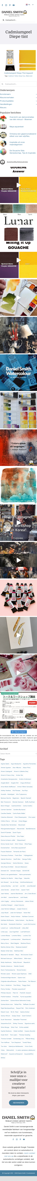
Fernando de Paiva (19, 851)
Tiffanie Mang (29, 1038)
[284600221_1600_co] (18, 51)
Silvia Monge (5, 1027)
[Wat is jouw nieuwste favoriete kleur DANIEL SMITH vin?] (18, 410)
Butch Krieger (5, 806)
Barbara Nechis (6, 798)
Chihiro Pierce (5, 821)
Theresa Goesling (24, 1035)
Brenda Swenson (18, 802)
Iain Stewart (5, 882)
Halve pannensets (25, 874)
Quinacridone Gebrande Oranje (20, 1000)
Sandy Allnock (5, 1016)
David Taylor (17, 832)
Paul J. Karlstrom (6, 985)
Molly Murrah (17, 962)
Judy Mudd (4, 912)
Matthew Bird (18, 951)
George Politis (26, 859)
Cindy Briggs (23, 821)
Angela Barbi (5, 783)
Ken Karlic (4, 924)
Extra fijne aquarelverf (18, 848)
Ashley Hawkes (6, 790)
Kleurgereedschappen (8, 828)
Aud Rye (25, 790)
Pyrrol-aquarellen (25, 996)
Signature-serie (30, 1023)
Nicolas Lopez (5, 974)
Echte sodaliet (24, 1027)
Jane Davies (5, 890)
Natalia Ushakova (6, 966)
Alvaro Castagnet (6, 771)
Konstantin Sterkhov (15, 924)
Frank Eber (18, 855)
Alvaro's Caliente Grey (21, 771)
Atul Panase (16, 790)
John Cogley (5, 901)
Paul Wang (17, 985)
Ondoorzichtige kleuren (8, 977)
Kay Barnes (29, 920)
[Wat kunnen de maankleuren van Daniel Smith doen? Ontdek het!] (18, 222)
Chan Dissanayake (21, 817)
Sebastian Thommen (20, 1019)
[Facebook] (2, 5)
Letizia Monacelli (14, 928)
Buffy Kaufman (30, 802)
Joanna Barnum (13, 897)
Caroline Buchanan (19, 809)
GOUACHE (25, 870)
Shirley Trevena (18, 1023)
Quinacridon (5, 1000)
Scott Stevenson (6, 1019)
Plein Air (15, 993)
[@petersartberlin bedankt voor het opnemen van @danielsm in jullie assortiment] (18, 597)
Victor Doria (28, 1046)
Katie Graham (20, 920)
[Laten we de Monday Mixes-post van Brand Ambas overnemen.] (18, 485)
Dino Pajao (20, 836)
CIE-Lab (14, 821)
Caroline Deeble (6, 813)
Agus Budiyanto (16, 764)
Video (3, 1050)
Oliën (30, 974)
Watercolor (29, 76)
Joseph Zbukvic (22, 909)
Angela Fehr (15, 783)
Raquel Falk (20, 1008)
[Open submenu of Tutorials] (36, 104)
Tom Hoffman (5, 1042)
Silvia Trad (14, 1027)
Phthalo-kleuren (6, 993)
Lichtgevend (5, 939)
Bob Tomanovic (6, 802)
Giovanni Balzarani (21, 867)
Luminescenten (16, 939)
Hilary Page (18, 878)
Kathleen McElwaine (7, 920)
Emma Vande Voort (7, 844)
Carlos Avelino (27, 806)
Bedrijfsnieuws (30, 828)
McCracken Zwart (27, 954)
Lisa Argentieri (14, 932)
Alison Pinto (26, 767)
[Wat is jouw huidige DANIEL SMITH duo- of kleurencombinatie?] (18, 297)
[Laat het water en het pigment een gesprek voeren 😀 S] (18, 672)
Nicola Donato (21, 970)
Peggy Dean (26, 985)
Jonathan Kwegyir (6, 905)
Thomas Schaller (6, 1038)
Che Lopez (31, 817)
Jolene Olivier (29, 901)
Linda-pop (4, 932)
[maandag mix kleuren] (3, 141)
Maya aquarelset (17, 127)
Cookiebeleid (31, 1173)
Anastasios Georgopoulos (9, 779)
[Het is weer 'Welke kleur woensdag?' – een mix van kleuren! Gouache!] (18, 260)
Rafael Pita (18, 1004)
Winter (3, 1058)
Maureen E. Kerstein (7, 954)
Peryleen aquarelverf (18, 989)
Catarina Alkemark (7, 817)
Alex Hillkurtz (17, 767)
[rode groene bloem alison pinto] (3, 116)
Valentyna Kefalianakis (16, 1046)
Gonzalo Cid (5, 870)
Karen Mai (27, 912)
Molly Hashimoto (6, 962)
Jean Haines (5, 893)
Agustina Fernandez (29, 764)
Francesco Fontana (7, 855)
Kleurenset (21, 825)
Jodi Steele (23, 897)
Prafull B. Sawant (25, 993)
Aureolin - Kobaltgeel (7, 794)
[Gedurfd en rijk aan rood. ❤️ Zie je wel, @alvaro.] (18, 335)
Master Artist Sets (7, 951)
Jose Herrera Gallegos (8, 909)
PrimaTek (16, 996)
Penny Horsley (5, 989)
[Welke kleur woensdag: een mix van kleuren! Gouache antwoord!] (18, 185)
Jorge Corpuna (19, 905)
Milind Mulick (18, 958)
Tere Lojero (13, 1035)
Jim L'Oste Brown (30, 893)
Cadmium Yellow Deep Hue (16, 76)
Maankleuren (26, 939)
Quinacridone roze (7, 1004)
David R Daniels (6, 832)
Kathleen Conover (28, 916)
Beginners (16, 798)
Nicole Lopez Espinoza (19, 974)
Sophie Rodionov (6, 1031)
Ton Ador (4, 1046)
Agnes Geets (5, 764)
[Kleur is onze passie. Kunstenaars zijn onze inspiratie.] (18, 710)
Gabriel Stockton (6, 859)
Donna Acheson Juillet (8, 840)
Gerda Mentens (18, 863)
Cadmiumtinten (16, 806)
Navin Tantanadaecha (8, 970)
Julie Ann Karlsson (16, 912)
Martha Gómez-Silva (7, 947)
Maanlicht (27, 962)
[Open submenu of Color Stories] (36, 97)
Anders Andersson (25, 779)
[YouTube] (14, 5)
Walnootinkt (10, 1050)
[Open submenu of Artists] (36, 94)
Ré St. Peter (14, 1012)
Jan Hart (15, 886)
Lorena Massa (5, 935)
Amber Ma (19, 775)
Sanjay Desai (16, 1016)
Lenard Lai (4, 928)
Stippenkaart (21, 840)
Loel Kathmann (25, 932)
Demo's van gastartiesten (9, 874)
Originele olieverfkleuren (8, 981)
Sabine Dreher (24, 1012)
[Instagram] (6, 5)
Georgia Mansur (6, 863)
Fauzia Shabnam (6, 851)
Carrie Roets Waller (19, 813)
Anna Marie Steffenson (8, 786)
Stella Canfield (18, 1031)
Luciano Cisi (27, 935)
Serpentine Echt (6, 1023)
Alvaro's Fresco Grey (7, 775)
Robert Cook (5, 1012)
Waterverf (4, 1054)
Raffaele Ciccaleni (29, 1004)
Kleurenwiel (20, 828)
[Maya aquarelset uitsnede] (3, 124)
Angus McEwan (25, 783)
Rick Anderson (30, 1008)
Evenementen (5, 848)
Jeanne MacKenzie (17, 893)
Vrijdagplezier (28, 855)
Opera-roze (21, 977)
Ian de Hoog (14, 882)
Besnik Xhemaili (26, 798)
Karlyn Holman (15, 916)
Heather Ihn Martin (7, 878)
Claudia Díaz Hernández (8, 825)
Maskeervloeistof (21, 947)
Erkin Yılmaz (19, 844)
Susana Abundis (30, 1031)
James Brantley (6, 886)
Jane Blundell (31, 886)
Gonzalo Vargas (15, 870)
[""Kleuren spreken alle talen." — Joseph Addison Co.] (18, 447)
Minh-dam (27, 958)
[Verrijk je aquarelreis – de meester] (18, 560)
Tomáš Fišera (26, 1042)
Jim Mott (4, 897)
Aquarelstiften (28, 1054)
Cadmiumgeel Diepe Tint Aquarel (18, 73)
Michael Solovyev (6, 958)
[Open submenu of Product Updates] (36, 101)
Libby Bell (25, 928)
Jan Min (22, 886)
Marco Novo (5, 943)
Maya (17, 954)
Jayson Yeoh (25, 890)
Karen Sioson (5, 916)
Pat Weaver (32, 981)
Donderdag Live (18, 1038)
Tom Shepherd (16, 1042)
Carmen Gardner (6, 809)
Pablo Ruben (22, 981)
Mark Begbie (15, 943)
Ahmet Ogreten (6, 767)
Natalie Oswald (19, 966)
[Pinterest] (10, 5)
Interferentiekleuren (26, 882)
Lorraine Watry (16, 935)
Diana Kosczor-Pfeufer (8, 836)
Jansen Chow (15, 890)
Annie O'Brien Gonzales (24, 786)
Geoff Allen (16, 859)
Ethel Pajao (28, 844)
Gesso (27, 863)
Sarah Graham (26, 1016)
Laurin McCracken (30, 924)
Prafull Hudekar (6, 996)
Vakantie (27, 878)
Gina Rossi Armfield (7, 867)
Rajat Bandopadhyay (7, 1008)
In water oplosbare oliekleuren (25, 1050)
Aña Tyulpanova (21, 794)
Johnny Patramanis (17, 901)
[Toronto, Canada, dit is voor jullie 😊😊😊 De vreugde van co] (18, 372)
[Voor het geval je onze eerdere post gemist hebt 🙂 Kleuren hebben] (18, 522)
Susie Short (4, 1035)
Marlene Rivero (25, 943)
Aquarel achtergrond (15, 1054)
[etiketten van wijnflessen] (3, 133)
